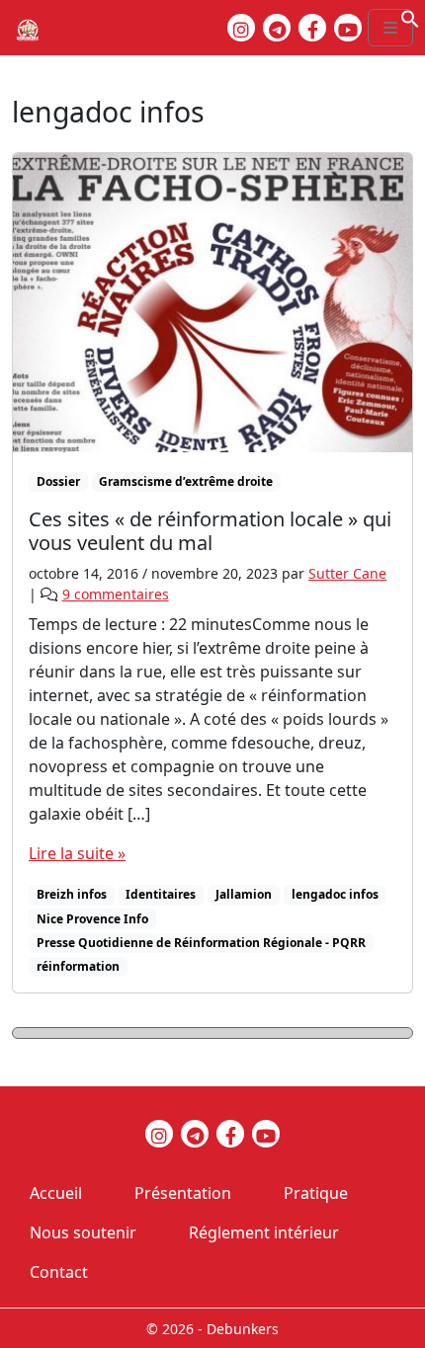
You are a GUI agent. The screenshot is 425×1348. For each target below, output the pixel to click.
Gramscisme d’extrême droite (186, 481)
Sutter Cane (347, 573)
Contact (59, 1272)
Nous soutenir (83, 1232)
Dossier (58, 481)
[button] (410, 17)
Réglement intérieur (264, 1232)
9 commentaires (115, 594)
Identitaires (161, 894)
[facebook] (312, 27)
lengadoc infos (335, 894)
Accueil (56, 1193)
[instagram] (241, 27)
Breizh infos (72, 894)
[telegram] (277, 27)
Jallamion (243, 894)
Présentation (182, 1193)
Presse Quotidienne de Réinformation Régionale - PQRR (201, 942)
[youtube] (348, 27)
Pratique (316, 1193)
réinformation (78, 966)
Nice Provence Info (92, 919)
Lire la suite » (77, 853)
